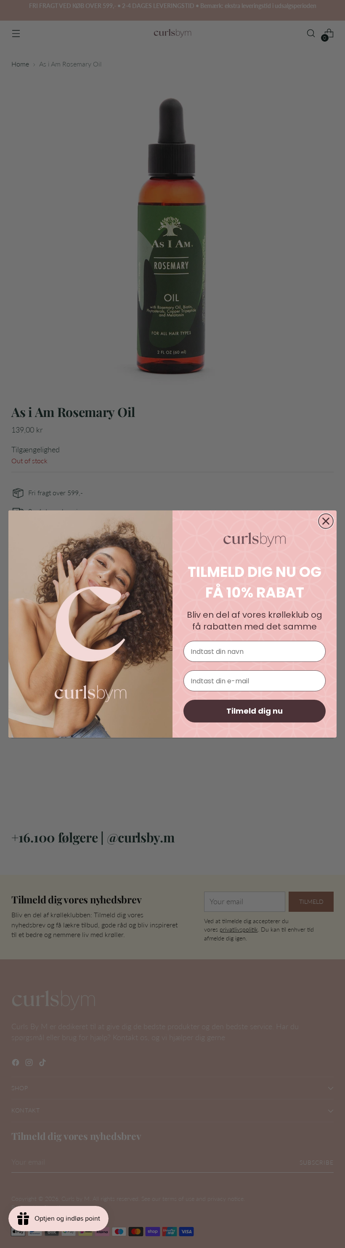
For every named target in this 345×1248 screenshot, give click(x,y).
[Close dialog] (325, 521)
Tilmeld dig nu (254, 711)
